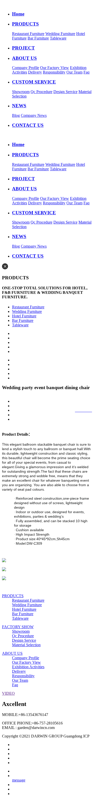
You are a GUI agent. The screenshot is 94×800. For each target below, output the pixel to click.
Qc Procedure (41, 92)
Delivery (35, 72)
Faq (86, 72)
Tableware (58, 38)
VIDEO (8, 693)
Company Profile (25, 68)
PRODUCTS (13, 596)
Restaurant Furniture (28, 34)
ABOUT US (12, 653)
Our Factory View (54, 68)
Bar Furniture (38, 38)
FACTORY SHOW (18, 627)
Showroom (21, 92)
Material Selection (26, 645)
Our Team (74, 72)
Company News (34, 115)
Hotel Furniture (24, 316)
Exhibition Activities (28, 667)
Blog (16, 115)
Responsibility (54, 72)
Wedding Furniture (60, 34)
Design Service (65, 92)
